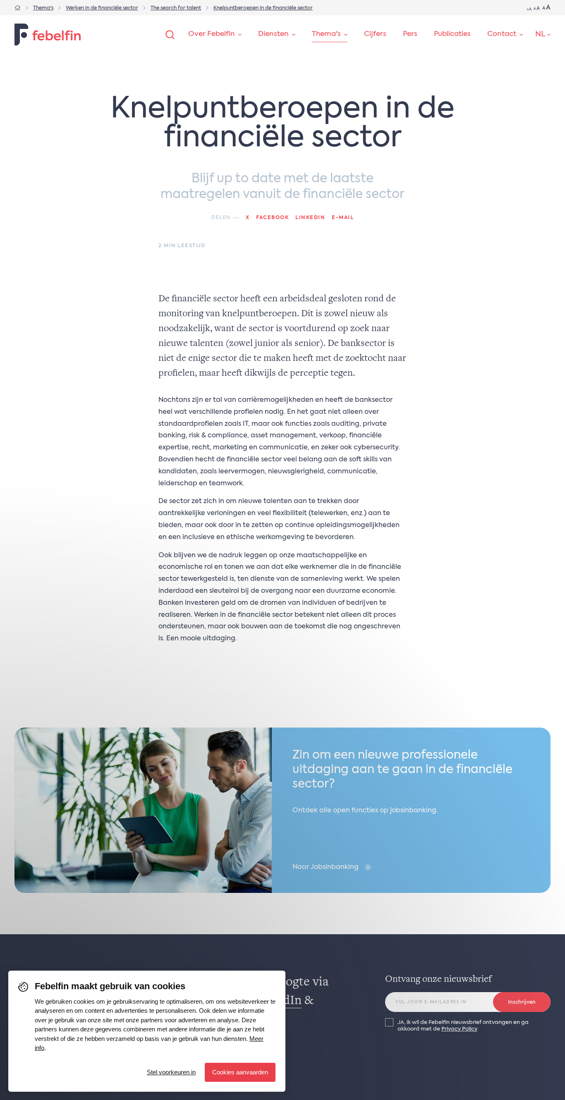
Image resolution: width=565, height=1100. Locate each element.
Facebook (272, 217)
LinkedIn (310, 217)
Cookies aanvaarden (240, 1072)
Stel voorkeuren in (171, 1072)
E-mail (343, 217)
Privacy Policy (459, 1029)
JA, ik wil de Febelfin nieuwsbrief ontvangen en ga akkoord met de (463, 1025)
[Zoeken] (170, 35)
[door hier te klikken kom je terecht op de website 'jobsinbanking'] (282, 810)
